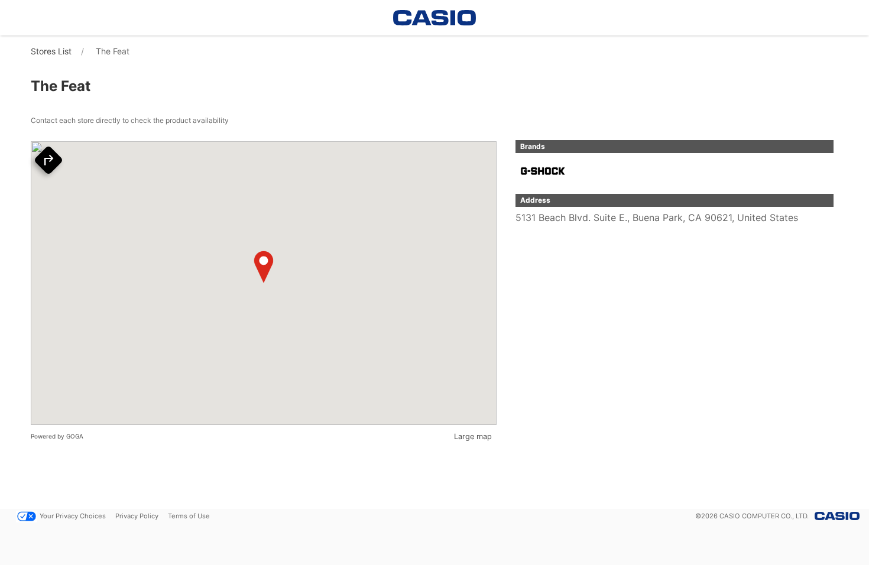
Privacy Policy (136, 516)
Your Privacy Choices (73, 516)
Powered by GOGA (57, 436)
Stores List (51, 51)
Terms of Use (189, 516)
